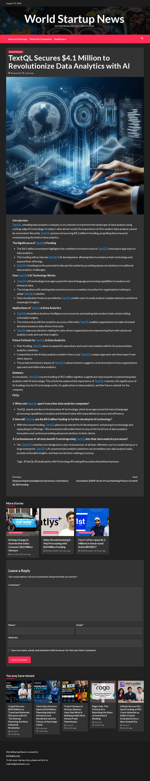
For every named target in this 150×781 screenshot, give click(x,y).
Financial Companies (41, 39)
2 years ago (29, 73)
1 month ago (15, 734)
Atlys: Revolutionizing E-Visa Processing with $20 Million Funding (57, 543)
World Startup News (74, 18)
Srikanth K (14, 731)
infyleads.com (13, 755)
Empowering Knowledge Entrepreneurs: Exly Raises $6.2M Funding (40, 480)
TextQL (16, 224)
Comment (14, 584)
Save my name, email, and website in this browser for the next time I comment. (53, 650)
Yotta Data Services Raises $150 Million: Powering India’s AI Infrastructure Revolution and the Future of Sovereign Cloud (46, 715)
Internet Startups (17, 39)
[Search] (142, 38)
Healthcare (60, 39)
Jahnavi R (70, 725)
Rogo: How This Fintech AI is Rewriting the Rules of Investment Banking (102, 712)
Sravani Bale (15, 554)
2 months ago (71, 728)
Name (12, 624)
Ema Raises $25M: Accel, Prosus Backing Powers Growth (107, 478)
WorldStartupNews (52, 551)
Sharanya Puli (16, 73)
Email (80, 624)
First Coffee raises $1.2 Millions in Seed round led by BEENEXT (91, 543)
